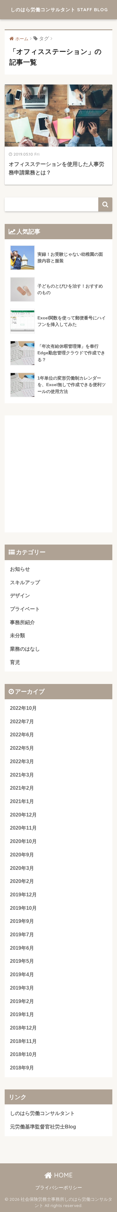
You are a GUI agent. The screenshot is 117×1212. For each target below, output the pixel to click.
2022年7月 (22, 721)
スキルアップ (25, 582)
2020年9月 (22, 854)
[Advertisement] (58, 473)
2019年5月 (22, 961)
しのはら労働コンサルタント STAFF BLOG (59, 9)
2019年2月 (22, 1001)
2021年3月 (22, 775)
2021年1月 (22, 801)
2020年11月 (23, 828)
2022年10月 (23, 708)
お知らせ (20, 569)
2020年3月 (22, 868)
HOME (62, 1175)
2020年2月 (22, 881)
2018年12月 (23, 1027)
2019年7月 (22, 934)
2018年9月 (22, 1067)
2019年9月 (22, 921)
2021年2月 (22, 788)
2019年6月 (22, 948)
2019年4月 (22, 974)
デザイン (20, 595)
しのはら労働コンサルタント (42, 1113)
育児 (15, 662)
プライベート (25, 609)
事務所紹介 (22, 622)
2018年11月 (23, 1041)
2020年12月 (23, 814)
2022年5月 (22, 748)
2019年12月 (23, 894)
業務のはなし (25, 649)
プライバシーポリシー (58, 1187)
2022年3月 (22, 761)
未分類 (17, 635)
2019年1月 (22, 1014)
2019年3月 (22, 988)
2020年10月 (23, 841)
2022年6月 (22, 734)
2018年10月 (23, 1054)
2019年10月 (23, 908)
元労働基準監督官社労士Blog (43, 1126)
